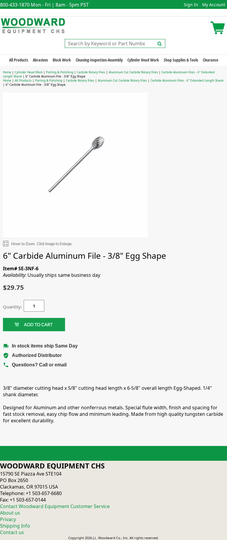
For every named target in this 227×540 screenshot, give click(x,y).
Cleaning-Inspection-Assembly (99, 60)
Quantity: (9, 307)
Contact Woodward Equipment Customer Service (55, 506)
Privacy (8, 519)
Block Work (62, 60)
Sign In (191, 4)
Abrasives (40, 60)
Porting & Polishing (59, 72)
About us (10, 513)
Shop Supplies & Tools (181, 60)
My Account (213, 4)
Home (7, 72)
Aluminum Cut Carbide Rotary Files (133, 72)
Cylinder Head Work (143, 60)
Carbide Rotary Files (91, 72)
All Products (18, 60)
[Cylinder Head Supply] (33, 25)
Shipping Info (15, 526)
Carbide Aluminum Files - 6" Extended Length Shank (186, 80)
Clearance (210, 60)
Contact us (12, 532)
